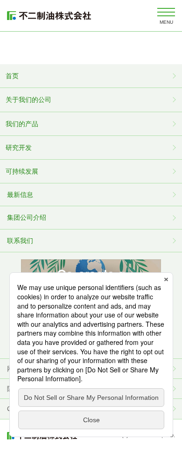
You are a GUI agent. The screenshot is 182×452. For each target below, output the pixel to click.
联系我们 (20, 240)
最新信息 (20, 194)
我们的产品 (22, 124)
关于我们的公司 (28, 99)
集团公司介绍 (26, 217)
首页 (12, 76)
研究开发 (19, 147)
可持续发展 (22, 171)
